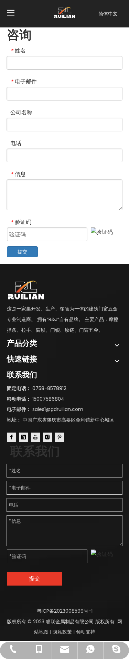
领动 (81, 631)
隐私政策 (62, 631)
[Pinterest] (59, 437)
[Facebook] (11, 437)
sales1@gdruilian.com (57, 409)
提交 (22, 251)
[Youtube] (35, 437)
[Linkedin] (23, 437)
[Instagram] (47, 437)
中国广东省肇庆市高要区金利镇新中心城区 (68, 419)
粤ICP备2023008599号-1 (65, 611)
